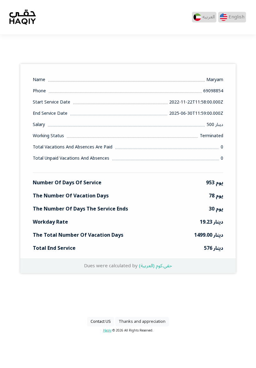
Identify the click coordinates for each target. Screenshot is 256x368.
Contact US (101, 321)
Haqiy (107, 330)
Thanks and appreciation (142, 321)
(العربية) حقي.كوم (155, 265)
